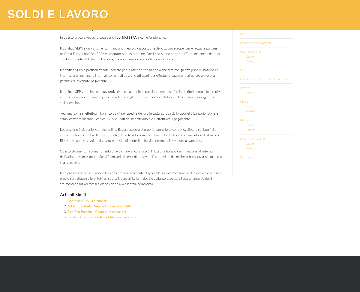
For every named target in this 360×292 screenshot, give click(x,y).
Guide (250, 56)
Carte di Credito (250, 51)
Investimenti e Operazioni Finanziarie (264, 79)
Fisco (243, 70)
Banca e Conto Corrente (256, 42)
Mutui (244, 120)
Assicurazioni (248, 34)
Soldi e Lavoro (58, 14)
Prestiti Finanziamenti (254, 138)
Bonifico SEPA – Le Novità (87, 201)
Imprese (251, 92)
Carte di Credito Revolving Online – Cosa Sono (102, 217)
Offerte (250, 61)
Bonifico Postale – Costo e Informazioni (97, 212)
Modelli (245, 101)
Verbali (250, 111)
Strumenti (246, 157)
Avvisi (249, 106)
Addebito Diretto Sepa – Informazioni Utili (99, 206)
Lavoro (244, 87)
